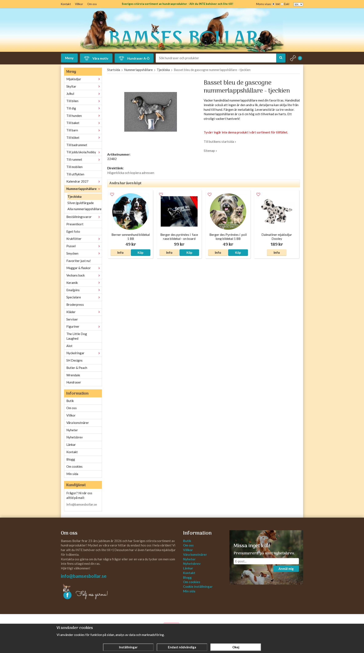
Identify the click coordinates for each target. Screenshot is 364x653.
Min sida (72, 474)
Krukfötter (74, 238)
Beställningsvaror (79, 217)
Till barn (72, 130)
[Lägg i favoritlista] (112, 194)
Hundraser (73, 382)
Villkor (79, 4)
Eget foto (73, 231)
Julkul (70, 93)
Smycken (72, 253)
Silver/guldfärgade (80, 203)
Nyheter (72, 430)
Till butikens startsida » (220, 141)
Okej (235, 647)
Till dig (71, 108)
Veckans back (75, 275)
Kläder (71, 312)
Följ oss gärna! (92, 594)
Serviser (72, 319)
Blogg (70, 459)
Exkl (286, 4)
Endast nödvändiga (182, 647)
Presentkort (74, 224)
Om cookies (74, 466)
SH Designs (74, 360)
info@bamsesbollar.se (81, 504)
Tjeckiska (74, 196)
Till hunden (74, 116)
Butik (70, 401)
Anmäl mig (286, 568)
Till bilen (72, 101)
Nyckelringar (75, 353)
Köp (140, 252)
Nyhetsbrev (74, 437)
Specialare (73, 297)
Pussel (71, 246)
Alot (69, 346)
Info (120, 252)
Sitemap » (210, 150)
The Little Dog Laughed (76, 336)
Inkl (278, 4)
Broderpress (75, 304)
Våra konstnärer (77, 423)
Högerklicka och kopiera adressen (130, 173)
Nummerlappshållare (81, 189)
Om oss (92, 4)
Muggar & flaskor (78, 268)
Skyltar (71, 86)
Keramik (72, 282)
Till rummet (74, 159)
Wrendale (73, 375)
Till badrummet (76, 145)
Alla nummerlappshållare (84, 209)
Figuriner (72, 326)
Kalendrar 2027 (77, 181)
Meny (69, 58)
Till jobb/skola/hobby (81, 152)
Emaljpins (73, 290)
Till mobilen (74, 167)
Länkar (71, 444)
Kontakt (66, 4)
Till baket (72, 123)
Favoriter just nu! (78, 261)
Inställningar (128, 647)
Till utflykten (75, 174)
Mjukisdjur (73, 79)
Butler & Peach (76, 368)
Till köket (72, 137)
